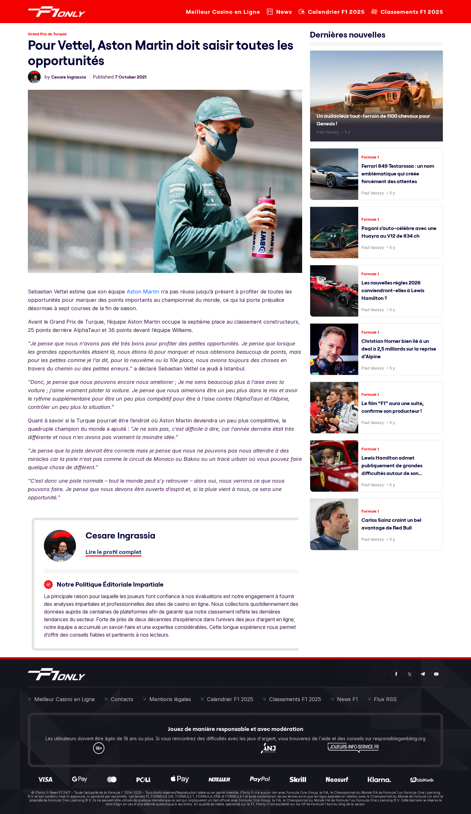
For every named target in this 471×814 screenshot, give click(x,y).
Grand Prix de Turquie (47, 33)
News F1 (347, 699)
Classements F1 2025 (412, 11)
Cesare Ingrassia (68, 77)
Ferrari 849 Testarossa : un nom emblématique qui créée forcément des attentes (397, 173)
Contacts (122, 699)
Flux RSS (385, 699)
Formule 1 (325, 107)
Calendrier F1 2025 (336, 11)
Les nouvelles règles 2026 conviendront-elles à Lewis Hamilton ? (392, 290)
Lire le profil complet (113, 551)
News (284, 11)
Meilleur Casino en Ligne (223, 11)
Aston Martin (143, 291)
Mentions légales (170, 699)
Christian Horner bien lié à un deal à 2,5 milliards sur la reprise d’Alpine (398, 349)
